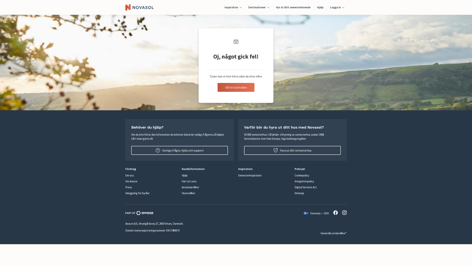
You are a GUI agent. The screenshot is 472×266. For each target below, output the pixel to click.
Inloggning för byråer (137, 193)
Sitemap (299, 193)
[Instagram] (344, 213)
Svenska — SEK (319, 213)
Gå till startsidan (236, 87)
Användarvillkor (190, 187)
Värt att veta (189, 181)
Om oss (129, 175)
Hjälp (320, 7)
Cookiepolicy (302, 175)
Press (128, 187)
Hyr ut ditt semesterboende (293, 7)
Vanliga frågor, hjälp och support (183, 150)
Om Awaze (131, 181)
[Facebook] (335, 213)
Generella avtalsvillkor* (334, 233)
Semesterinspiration (250, 175)
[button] (151, 168)
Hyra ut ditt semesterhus (296, 150)
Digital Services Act (306, 187)
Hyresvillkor (188, 193)
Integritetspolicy (304, 181)
